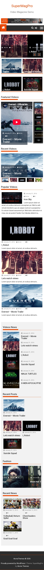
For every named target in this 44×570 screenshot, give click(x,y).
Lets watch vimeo (32, 71)
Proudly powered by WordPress (13, 563)
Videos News (10, 327)
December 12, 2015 (14, 477)
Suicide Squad (31, 89)
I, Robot (6, 89)
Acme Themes (23, 566)
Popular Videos (9, 187)
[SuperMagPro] (3, 27)
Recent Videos (9, 148)
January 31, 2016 (11, 47)
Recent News (10, 493)
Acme (22, 47)
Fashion (7, 461)
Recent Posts (10, 394)
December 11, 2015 (11, 533)
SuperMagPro (22, 6)
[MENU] (41, 28)
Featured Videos (10, 97)
